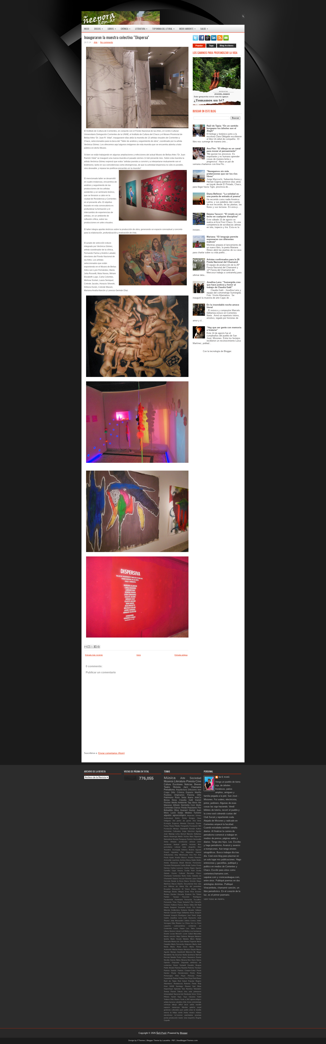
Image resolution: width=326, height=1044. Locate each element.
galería (184, 844)
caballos (179, 1002)
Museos (168, 781)
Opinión (167, 962)
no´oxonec (178, 1015)
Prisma (175, 978)
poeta (166, 1018)
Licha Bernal (180, 834)
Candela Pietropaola (172, 865)
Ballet (194, 860)
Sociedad (195, 778)
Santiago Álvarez (183, 986)
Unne (194, 994)
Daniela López (191, 878)
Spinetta (177, 989)
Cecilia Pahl (189, 870)
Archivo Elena (185, 860)
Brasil (181, 863)
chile (184, 1002)
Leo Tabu (190, 928)
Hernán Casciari (170, 913)
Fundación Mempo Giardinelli (176, 829)
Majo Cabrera (181, 936)
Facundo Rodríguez (191, 897)
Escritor (173, 894)
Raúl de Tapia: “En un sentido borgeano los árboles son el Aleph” (222, 128)
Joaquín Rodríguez (179, 915)
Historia (176, 787)
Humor (192, 810)
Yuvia (182, 999)
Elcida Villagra (178, 892)
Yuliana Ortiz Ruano (172, 999)
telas (184, 847)
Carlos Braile (185, 865)
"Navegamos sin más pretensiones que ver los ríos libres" (222, 174)
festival (176, 844)
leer (199, 790)
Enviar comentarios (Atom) (111, 753)
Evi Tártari (197, 894)
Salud (204, 28)
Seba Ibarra (187, 797)
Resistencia (178, 983)
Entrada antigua (181, 655)
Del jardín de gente (182, 821)
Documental (188, 884)
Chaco (198, 873)
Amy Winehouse (181, 855)
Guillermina (175, 910)
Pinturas (191, 976)
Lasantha (166, 1040)
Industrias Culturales (172, 831)
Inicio (86, 28)
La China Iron (188, 923)
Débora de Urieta (176, 886)
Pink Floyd (180, 976)
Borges (192, 818)
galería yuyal (195, 1007)
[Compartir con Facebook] (95, 646)
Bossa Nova (170, 800)
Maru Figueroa (195, 836)
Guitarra (184, 910)
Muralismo (168, 955)
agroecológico (195, 999)
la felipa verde (176, 1012)
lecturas (192, 844)
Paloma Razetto (181, 968)
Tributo (180, 991)
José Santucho (189, 918)
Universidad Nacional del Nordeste (177, 994)
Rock (177, 797)
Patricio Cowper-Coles (186, 970)
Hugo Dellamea (183, 913)
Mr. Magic (197, 952)
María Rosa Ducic (178, 947)
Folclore (167, 905)
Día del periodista (193, 886)
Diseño (180, 884)
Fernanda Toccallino (192, 899)
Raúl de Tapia (170, 981)
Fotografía (185, 826)
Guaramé (181, 907)
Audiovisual (168, 818)
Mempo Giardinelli (177, 952)
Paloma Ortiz (194, 795)
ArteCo (198, 797)
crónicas (167, 1004)
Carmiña (167, 870)
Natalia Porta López (178, 957)
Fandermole (168, 899)
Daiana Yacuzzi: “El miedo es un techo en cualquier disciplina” (224, 215)
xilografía (191, 847)
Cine (198, 781)
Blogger (227, 351)
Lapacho (167, 926)
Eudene (188, 894)
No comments (106, 42)
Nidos (178, 960)
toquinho (191, 1018)
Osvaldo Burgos (194, 965)
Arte (95, 42)
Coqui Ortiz (169, 792)
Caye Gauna (177, 870)
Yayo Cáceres (189, 997)
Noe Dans (192, 960)
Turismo (197, 813)
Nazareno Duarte (194, 957)
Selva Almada (170, 842)
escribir (198, 1004)
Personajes (168, 976)
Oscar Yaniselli (179, 965)
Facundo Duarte (194, 823)
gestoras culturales (171, 1010)
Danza (177, 807)
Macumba (197, 934)
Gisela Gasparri (170, 907)
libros (194, 802)
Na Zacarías (177, 955)
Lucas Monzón (176, 934)
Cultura (167, 784)
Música (170, 778)
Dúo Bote (197, 821)
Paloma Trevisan (194, 968)
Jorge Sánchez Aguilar (191, 831)
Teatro (167, 787)
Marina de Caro (177, 941)
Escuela (181, 894)
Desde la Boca (177, 881)
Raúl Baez (197, 978)
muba (186, 1012)
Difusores (192, 790)
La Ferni (197, 923)
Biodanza (174, 863)
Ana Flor (193, 855)
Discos (98, 28)
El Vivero (186, 889)
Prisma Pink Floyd (186, 978)
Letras (198, 928)
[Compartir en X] (92, 646)
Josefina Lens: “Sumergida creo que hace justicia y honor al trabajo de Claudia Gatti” (224, 285)
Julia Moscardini (177, 921)
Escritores (178, 784)
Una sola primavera (192, 991)
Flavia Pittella (174, 826)
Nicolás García (169, 960)
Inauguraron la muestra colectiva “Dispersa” (116, 37)
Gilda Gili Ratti (195, 905)
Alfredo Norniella (181, 805)
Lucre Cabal (188, 934)
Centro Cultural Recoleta (182, 873)
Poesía (190, 781)
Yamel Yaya (176, 997)
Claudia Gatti (186, 800)
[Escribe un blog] (88, 646)
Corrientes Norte (179, 876)
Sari (193, 986)
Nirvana (184, 960)
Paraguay (182, 839)
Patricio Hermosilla (194, 839)
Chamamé (196, 787)
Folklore (174, 905)
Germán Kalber (195, 829)
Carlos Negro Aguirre (192, 868)
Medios (188, 813)
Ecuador (167, 889)
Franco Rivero (183, 905)
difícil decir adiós (186, 1004)
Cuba (189, 876)
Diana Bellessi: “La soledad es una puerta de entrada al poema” (224, 195)
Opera (198, 960)
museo (192, 1012)
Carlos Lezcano (177, 868)
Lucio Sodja (177, 813)
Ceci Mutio (196, 805)
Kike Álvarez (177, 923)
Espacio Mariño (193, 792)
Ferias (166, 826)
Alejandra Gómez (194, 815)
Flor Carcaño (196, 902)
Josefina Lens (176, 918)
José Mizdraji (169, 834)
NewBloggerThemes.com (187, 1040)
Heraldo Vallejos (194, 910)
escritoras (167, 844)
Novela (175, 839)
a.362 (187, 999)
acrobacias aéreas (187, 842)
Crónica (125, 28)
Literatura (141, 28)
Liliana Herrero (169, 931)
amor (199, 842)
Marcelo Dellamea (194, 834)
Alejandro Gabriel (193, 852)
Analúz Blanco (181, 857)
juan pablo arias (186, 1010)
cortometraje (196, 1002)
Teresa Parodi (170, 991)
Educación (176, 889)
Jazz (185, 787)
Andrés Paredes (194, 857)
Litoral (178, 931)
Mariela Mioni (188, 939)
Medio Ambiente (187, 28)
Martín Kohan (183, 836)
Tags (211, 45)
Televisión (197, 989)
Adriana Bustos (187, 850)
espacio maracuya (172, 1007)
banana (172, 1002)
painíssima (189, 1015)
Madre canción (170, 936)
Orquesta (175, 962)
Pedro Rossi (195, 973)
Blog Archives (226, 45)
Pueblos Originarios (174, 795)
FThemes (141, 1040)
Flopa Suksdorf (183, 902)
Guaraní (184, 810)
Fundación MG (195, 826)
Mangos (191, 936)
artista (166, 1002)
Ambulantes (168, 855)
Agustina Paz (177, 852)
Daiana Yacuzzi (179, 878)
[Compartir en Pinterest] (98, 646)
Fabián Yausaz (171, 897)
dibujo (174, 1004)
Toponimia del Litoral (163, 28)
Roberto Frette (190, 983)
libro (199, 844)
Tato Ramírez (187, 989)
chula (189, 1002)
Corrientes (169, 807)
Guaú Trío (190, 907)
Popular (199, 45)
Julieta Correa (190, 921)
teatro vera (182, 1018)
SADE (171, 986)
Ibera (192, 913)
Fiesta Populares (189, 807)
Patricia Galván (170, 970)
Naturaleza (168, 839)
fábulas (185, 1007)
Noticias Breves (192, 784)
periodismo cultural (172, 847)
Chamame (168, 876)
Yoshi (199, 997)
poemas (198, 1015)
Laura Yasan (178, 928)
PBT (173, 1040)
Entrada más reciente (94, 655)
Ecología (167, 823)
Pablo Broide (169, 968)
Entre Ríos (189, 892)
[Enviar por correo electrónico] (85, 646)
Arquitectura (181, 790)
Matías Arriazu (177, 949)
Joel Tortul (191, 915)
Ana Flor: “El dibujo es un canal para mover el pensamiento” (224, 149)
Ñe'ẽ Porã (224, 777)
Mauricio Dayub (190, 949)
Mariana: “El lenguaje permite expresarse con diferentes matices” (222, 239)
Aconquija (176, 850)
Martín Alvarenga (170, 836)
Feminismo (179, 899)
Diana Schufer (190, 881)
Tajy (189, 802)
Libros (112, 28)
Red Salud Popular (186, 981)
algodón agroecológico (175, 815)
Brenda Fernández (193, 863)
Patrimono (168, 797)
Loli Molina (185, 931)
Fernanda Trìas (170, 902)
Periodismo (169, 789)
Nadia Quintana (189, 955)
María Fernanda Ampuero (181, 944)
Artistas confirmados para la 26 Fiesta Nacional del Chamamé (223, 260)
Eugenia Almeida (179, 823)
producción (173, 1018)
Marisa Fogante (190, 941)
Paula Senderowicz (179, 973)
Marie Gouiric (176, 939)
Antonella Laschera (171, 860)
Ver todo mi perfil (214, 899)
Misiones (189, 952)
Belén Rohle (181, 818)
